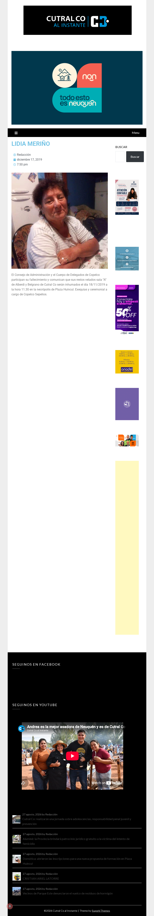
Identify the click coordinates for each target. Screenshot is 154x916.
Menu (135, 132)
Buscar (121, 147)
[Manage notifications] (10, 906)
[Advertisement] (127, 548)
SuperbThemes (101, 910)
